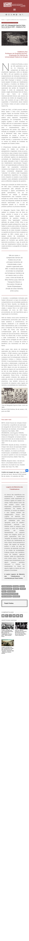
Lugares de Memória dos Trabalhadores (16, 19)
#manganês (11, 591)
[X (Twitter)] (6, 615)
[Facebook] (17, 615)
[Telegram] (14, 615)
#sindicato (16, 596)
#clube (22, 586)
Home (3, 19)
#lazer (4, 591)
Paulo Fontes (19, 578)
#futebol (16, 588)
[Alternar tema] (20, 15)
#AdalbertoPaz (6, 586)
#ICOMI (23, 588)
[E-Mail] (21, 615)
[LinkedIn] (3, 615)
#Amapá (15, 586)
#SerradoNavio (6, 596)
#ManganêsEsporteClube (10, 594)
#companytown (7, 588)
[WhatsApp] (10, 615)
